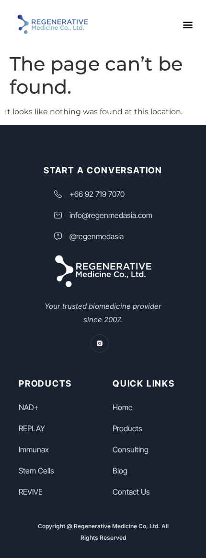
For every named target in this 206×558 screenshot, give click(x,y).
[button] (187, 24)
